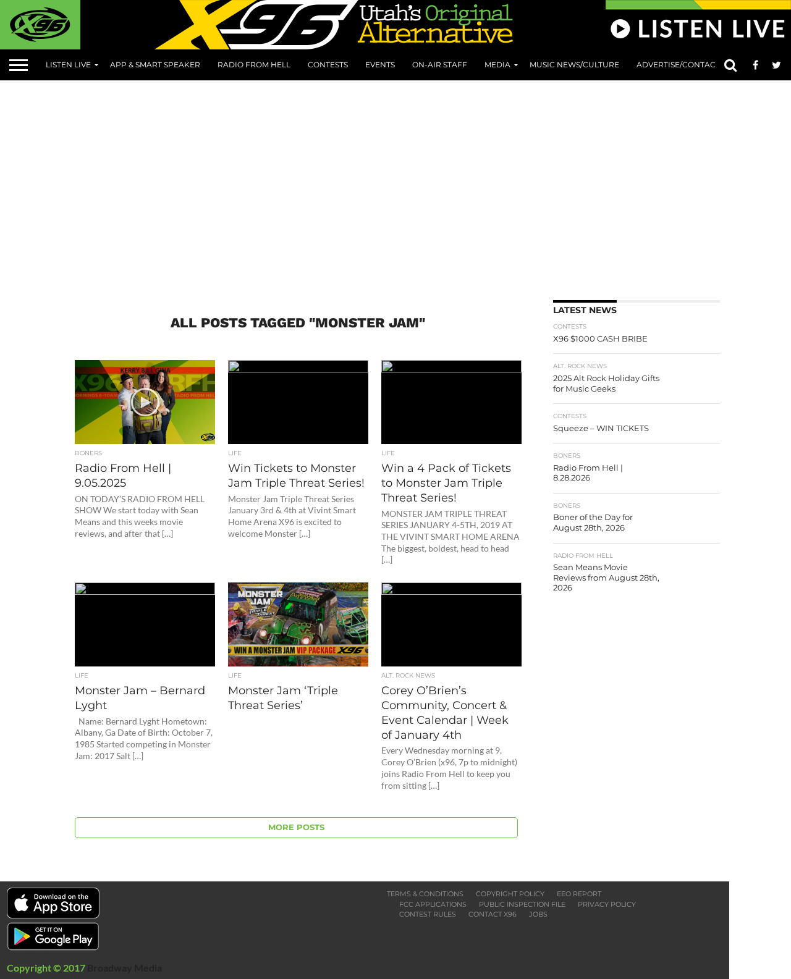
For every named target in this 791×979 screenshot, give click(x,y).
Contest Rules (427, 914)
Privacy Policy (607, 904)
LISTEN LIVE (68, 64)
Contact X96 (492, 914)
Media (497, 64)
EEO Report (579, 893)
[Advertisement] (426, 185)
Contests (328, 64)
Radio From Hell (254, 64)
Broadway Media (124, 967)
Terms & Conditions (425, 893)
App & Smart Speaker (155, 64)
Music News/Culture (574, 64)
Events (380, 64)
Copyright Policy (510, 893)
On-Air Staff (439, 64)
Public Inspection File (522, 904)
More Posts (296, 827)
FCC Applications (433, 904)
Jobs (538, 914)
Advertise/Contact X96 (686, 64)
